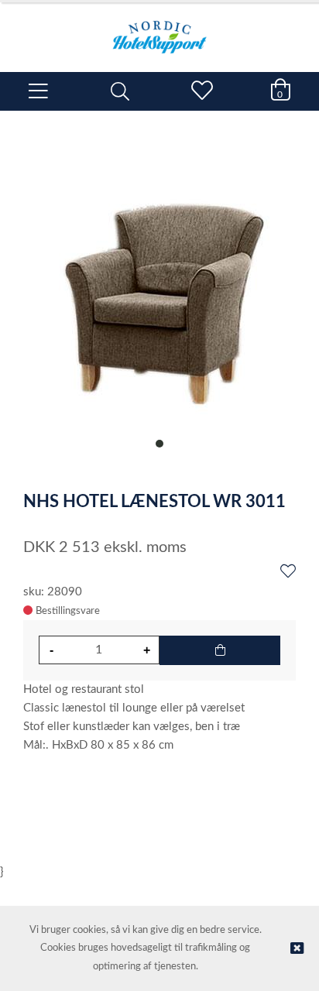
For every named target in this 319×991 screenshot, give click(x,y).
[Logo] (159, 29)
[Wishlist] (288, 572)
